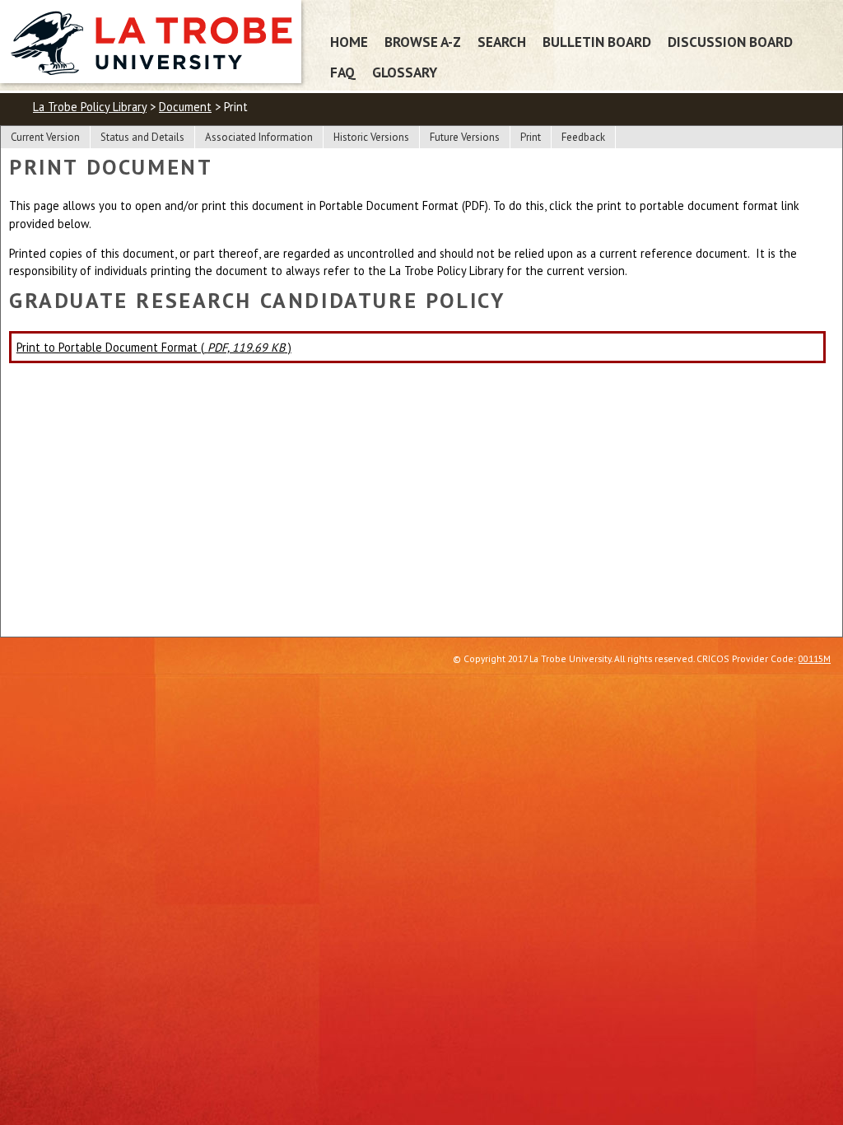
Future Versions (465, 137)
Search (501, 41)
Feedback (583, 137)
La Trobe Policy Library (90, 106)
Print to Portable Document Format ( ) (153, 347)
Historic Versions (371, 137)
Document (185, 106)
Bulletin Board (597, 41)
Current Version (45, 137)
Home (349, 41)
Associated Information (259, 137)
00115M (815, 658)
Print (530, 137)
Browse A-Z (422, 41)
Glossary (404, 72)
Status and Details (142, 137)
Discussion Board (730, 41)
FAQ (343, 72)
